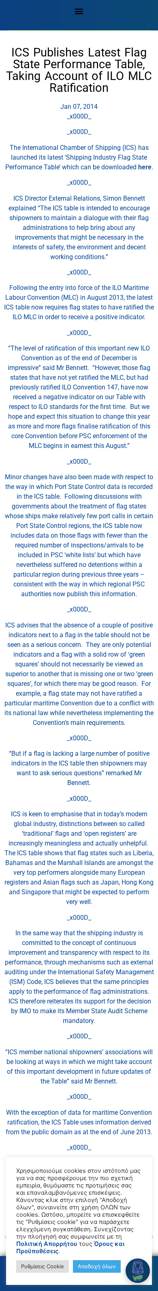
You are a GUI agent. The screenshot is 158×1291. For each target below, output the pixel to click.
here (145, 167)
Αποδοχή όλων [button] (97, 1266)
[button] (79, 10)
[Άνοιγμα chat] (138, 1271)
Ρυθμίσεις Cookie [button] (42, 1266)
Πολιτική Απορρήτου (46, 1244)
